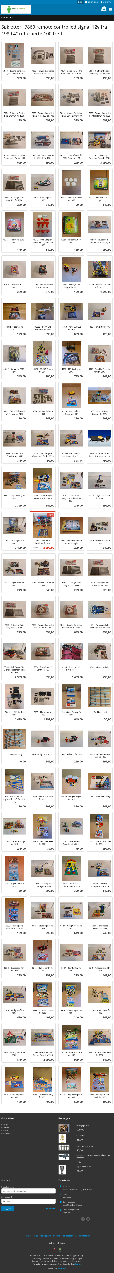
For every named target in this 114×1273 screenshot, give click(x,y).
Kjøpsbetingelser (42, 1235)
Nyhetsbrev (84, 1235)
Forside (4, 17)
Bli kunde (5, 1127)
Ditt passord (6, 1197)
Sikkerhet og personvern (65, 1235)
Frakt (28, 1235)
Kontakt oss (6, 1133)
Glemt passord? (50, 1208)
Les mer (78, 1264)
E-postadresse (7, 1187)
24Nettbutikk (61, 1269)
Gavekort (5, 1130)
